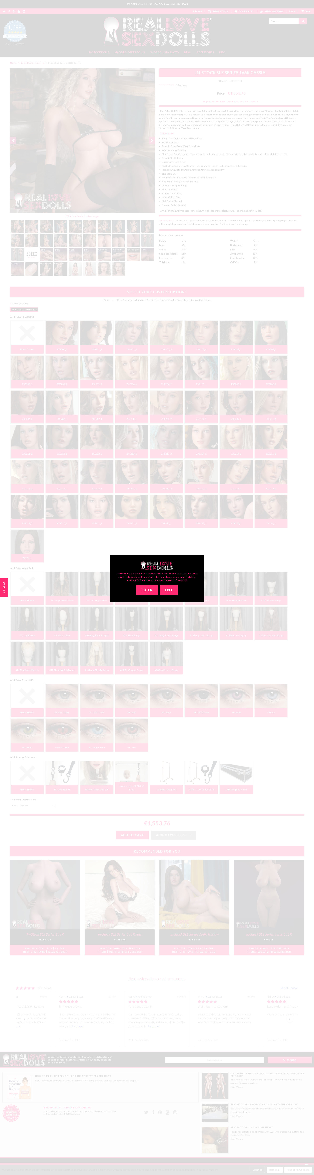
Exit (169, 590)
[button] (4, 587)
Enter (147, 590)
